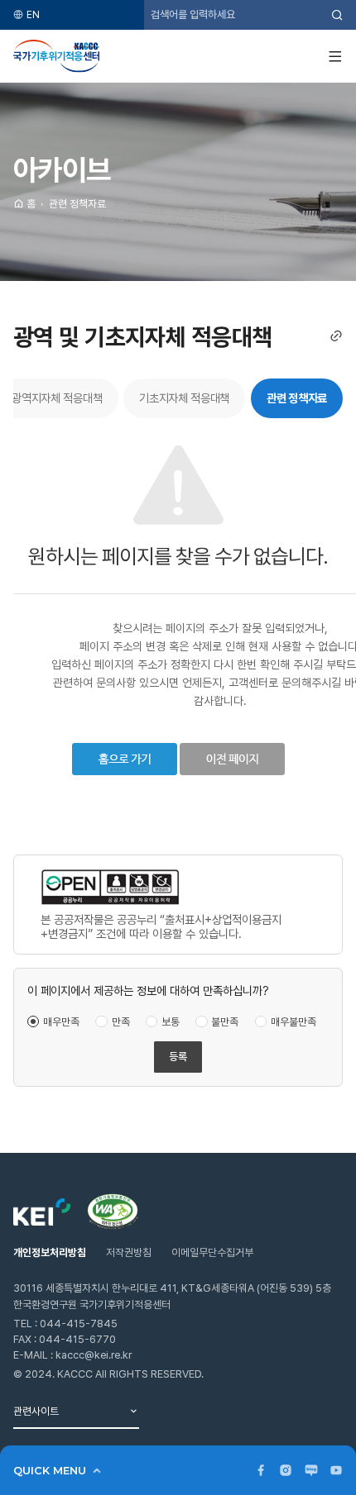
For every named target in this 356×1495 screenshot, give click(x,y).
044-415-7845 (79, 1323)
